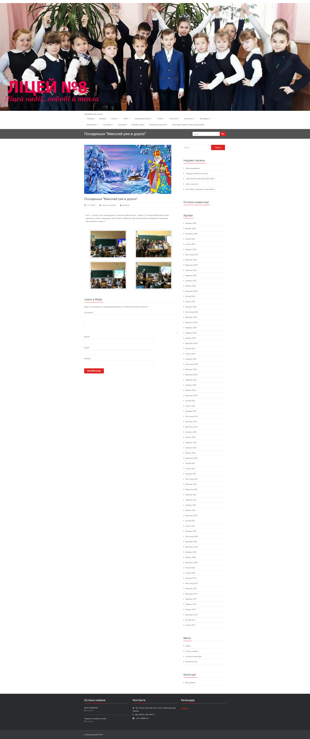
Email (86, 348)
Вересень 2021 (191, 489)
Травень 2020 (190, 552)
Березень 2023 (191, 395)
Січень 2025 (190, 302)
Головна (90, 118)
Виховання (91, 125)
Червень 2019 (191, 599)
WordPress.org (191, 662)
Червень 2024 (191, 328)
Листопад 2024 (191, 312)
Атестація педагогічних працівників (188, 125)
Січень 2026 (190, 244)
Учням (160, 118)
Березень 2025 (191, 291)
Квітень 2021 (190, 510)
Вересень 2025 (191, 265)
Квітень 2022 (190, 453)
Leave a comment (109, 205)
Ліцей (113, 118)
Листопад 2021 (191, 479)
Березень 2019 (191, 615)
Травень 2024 (190, 333)
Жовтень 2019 (191, 589)
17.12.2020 (91, 205)
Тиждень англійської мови (197, 173)
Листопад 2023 (191, 364)
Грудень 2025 (190, 249)
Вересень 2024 (191, 322)
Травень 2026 (190, 223)
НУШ (125, 118)
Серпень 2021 (191, 495)
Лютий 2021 (190, 521)
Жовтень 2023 (191, 369)
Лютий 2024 (190, 348)
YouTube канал (138, 125)
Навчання (188, 118)
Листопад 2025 (191, 255)
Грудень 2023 (190, 359)
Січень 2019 (190, 625)
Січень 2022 (190, 469)
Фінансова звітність (158, 125)
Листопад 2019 (191, 583)
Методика (204, 118)
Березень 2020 (191, 562)
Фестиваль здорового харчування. (200, 189)
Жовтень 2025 (191, 260)
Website (87, 359)
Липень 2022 (190, 437)
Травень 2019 (190, 604)
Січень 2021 (190, 526)
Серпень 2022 (191, 432)
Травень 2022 (190, 448)
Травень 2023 (190, 385)
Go (222, 134)
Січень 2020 (190, 573)
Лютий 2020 (190, 568)
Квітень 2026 (190, 228)
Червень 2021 (191, 500)
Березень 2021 (191, 515)
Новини (102, 118)
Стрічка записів (191, 651)
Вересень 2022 (191, 427)
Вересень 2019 (191, 594)
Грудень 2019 (190, 578)
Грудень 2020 (190, 531)
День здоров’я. (192, 184)
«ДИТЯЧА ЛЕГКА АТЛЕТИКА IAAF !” (201, 179)
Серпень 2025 (191, 270)
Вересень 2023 (191, 375)
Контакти (122, 125)
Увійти (187, 646)
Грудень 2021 (190, 474)
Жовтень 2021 (191, 484)
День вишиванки (193, 168)
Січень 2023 (190, 406)
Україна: (185, 708)
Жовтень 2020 (191, 542)
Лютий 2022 (190, 463)
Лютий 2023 (190, 401)
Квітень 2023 (190, 390)
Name (87, 337)
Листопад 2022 (191, 416)
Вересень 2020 (191, 547)
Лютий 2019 (190, 620)
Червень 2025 (191, 275)
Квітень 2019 (190, 609)
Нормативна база (142, 118)
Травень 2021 (190, 505)
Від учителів (190, 682)
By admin (126, 205)
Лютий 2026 (190, 239)
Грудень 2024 (190, 307)
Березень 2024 (191, 343)
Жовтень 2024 (191, 317)
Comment (88, 313)
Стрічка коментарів (193, 656)
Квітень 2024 (190, 338)
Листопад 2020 (191, 536)
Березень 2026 (191, 234)
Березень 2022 (191, 458)
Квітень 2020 (190, 557)
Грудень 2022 (190, 411)
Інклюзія (107, 125)
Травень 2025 (190, 281)
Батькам (173, 118)
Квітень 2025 (190, 286)
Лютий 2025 (190, 296)
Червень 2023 (191, 380)
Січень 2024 (190, 354)
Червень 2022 (191, 442)
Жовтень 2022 (191, 422)
